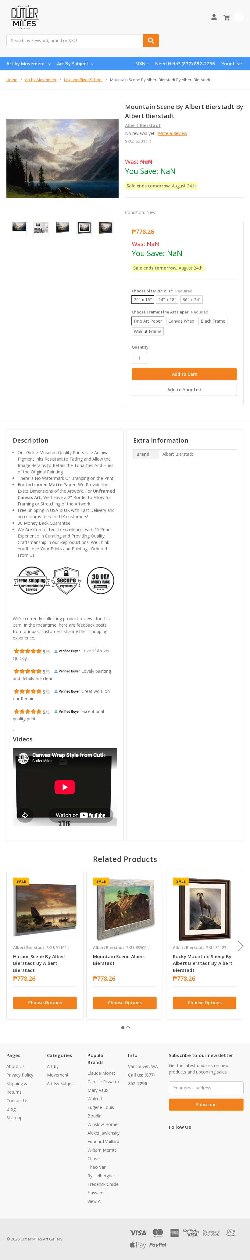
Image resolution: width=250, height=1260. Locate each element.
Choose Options (45, 1002)
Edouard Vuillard (103, 1141)
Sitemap (14, 1118)
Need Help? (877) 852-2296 (185, 63)
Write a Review (172, 133)
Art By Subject (72, 63)
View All (95, 1201)
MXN (140, 63)
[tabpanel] (44, 945)
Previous (8, 946)
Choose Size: (162, 291)
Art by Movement (25, 63)
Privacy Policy (19, 1075)
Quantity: (140, 347)
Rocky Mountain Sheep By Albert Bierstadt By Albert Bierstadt (203, 963)
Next (240, 946)
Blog (11, 1109)
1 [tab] (122, 1027)
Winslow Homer (103, 1124)
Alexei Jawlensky (104, 1133)
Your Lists (232, 63)
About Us (15, 1066)
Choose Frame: (170, 312)
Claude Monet (101, 1073)
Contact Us (17, 1100)
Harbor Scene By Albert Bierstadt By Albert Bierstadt (39, 963)
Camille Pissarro (103, 1081)
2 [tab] (128, 1027)
